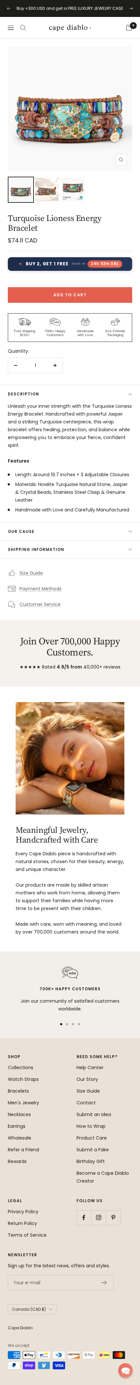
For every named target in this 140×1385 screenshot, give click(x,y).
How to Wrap (91, 1126)
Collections (20, 1067)
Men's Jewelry (23, 1102)
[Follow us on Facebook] (84, 1217)
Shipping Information (36, 549)
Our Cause (21, 531)
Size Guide (31, 573)
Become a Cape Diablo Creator (103, 1177)
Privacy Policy (23, 1211)
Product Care (92, 1138)
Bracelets (18, 1091)
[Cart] (129, 28)
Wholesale (19, 1138)
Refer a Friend (23, 1149)
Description (23, 394)
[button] (125, 1370)
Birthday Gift (91, 1161)
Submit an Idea (94, 1114)
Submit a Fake (93, 1149)
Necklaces (19, 1114)
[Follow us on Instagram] (98, 1217)
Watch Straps (23, 1079)
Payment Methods (41, 588)
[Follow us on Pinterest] (113, 1217)
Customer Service (40, 604)
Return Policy (22, 1223)
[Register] (104, 1282)
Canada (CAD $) (29, 1309)
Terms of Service (27, 1235)
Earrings (16, 1126)
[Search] (23, 28)
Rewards (17, 1161)
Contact (86, 1102)
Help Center (90, 1067)
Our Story (87, 1079)
